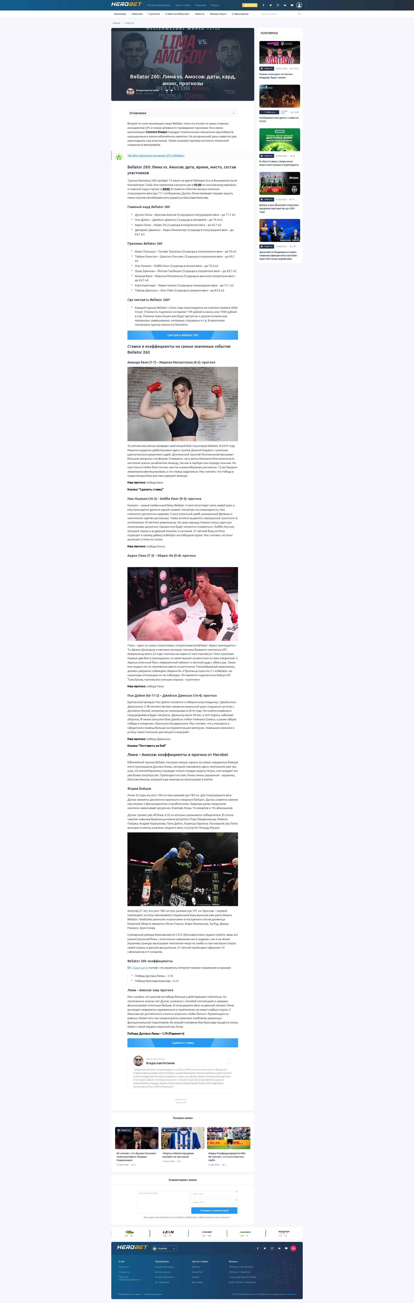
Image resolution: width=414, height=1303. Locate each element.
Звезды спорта (218, 13)
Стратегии (154, 13)
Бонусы (215, 5)
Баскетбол (197, 1272)
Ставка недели (240, 13)
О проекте (124, 1272)
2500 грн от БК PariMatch (241, 1267)
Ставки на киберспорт (177, 13)
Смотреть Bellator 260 (183, 335)
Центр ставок (183, 5)
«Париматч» (140, 967)
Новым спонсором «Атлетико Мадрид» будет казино (276, 76)
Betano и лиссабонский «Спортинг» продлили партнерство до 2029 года (279, 208)
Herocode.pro (290, 1294)
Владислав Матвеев (147, 90)
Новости (199, 13)
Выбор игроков (163, 1272)
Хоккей (195, 1277)
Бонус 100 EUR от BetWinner (242, 1282)
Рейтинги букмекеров (158, 5)
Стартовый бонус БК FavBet (242, 1277)
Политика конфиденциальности (129, 1278)
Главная (116, 23)
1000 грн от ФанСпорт (240, 1272)
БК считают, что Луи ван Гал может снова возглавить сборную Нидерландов (136, 1156)
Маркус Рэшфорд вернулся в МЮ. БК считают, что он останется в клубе (227, 1156)
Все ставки (197, 1282)
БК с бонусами (162, 1282)
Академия (200, 5)
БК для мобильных (164, 1277)
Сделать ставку (183, 1042)
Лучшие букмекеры (164, 1267)
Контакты (124, 1267)
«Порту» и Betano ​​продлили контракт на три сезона (178, 1155)
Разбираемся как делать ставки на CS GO (279, 119)
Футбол (196, 1267)
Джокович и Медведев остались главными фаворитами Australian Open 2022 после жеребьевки (278, 255)
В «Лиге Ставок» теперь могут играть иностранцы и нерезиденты (279, 163)
